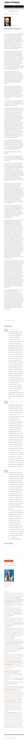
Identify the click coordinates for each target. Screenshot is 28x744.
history (11, 320)
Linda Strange (11, 2)
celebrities (8, 320)
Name (5, 558)
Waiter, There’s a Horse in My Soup (11, 565)
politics (14, 320)
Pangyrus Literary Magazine (15, 661)
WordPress (11, 738)
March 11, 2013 (7, 31)
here (21, 674)
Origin (15, 738)
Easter (5, 566)
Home (8, 13)
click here (14, 634)
